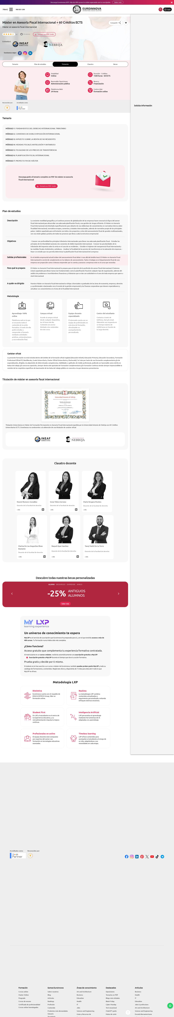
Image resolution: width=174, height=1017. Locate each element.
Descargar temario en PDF (54, 517)
